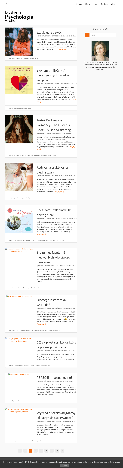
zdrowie (52, 330)
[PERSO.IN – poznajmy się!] (19, 374)
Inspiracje (16, 365)
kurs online (24, 58)
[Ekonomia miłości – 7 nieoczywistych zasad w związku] (19, 79)
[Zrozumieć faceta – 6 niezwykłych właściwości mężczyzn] (19, 250)
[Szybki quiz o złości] (19, 41)
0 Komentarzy (72, 83)
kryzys (15, 198)
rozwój (47, 240)
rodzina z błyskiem (40, 240)
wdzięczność (33, 198)
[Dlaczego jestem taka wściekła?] (19, 296)
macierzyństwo (27, 441)
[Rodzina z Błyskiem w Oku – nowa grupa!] (19, 219)
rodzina (32, 240)
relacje (36, 58)
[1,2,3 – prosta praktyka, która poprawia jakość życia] (19, 340)
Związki (54, 155)
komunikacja (16, 58)
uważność (26, 198)
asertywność (12, 155)
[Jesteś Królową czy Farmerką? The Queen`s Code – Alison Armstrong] (19, 129)
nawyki (21, 365)
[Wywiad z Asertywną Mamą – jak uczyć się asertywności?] (19, 410)
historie (11, 365)
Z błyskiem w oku (13, 12)
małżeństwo (16, 108)
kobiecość (18, 155)
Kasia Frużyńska (44, 36)
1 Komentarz (72, 36)
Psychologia (30, 58)
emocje (11, 58)
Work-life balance (54, 240)
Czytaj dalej (62, 49)
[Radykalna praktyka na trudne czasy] (19, 176)
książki (11, 108)
